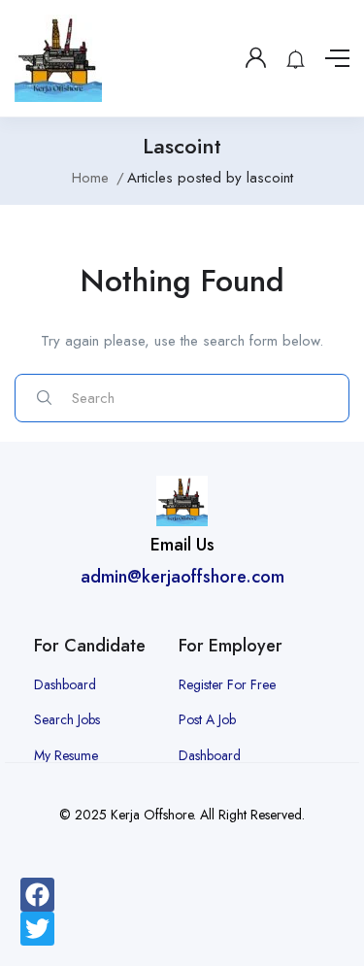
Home (90, 177)
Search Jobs (67, 719)
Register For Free (227, 684)
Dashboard (65, 684)
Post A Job (207, 719)
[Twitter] (37, 929)
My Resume (66, 755)
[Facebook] (37, 895)
